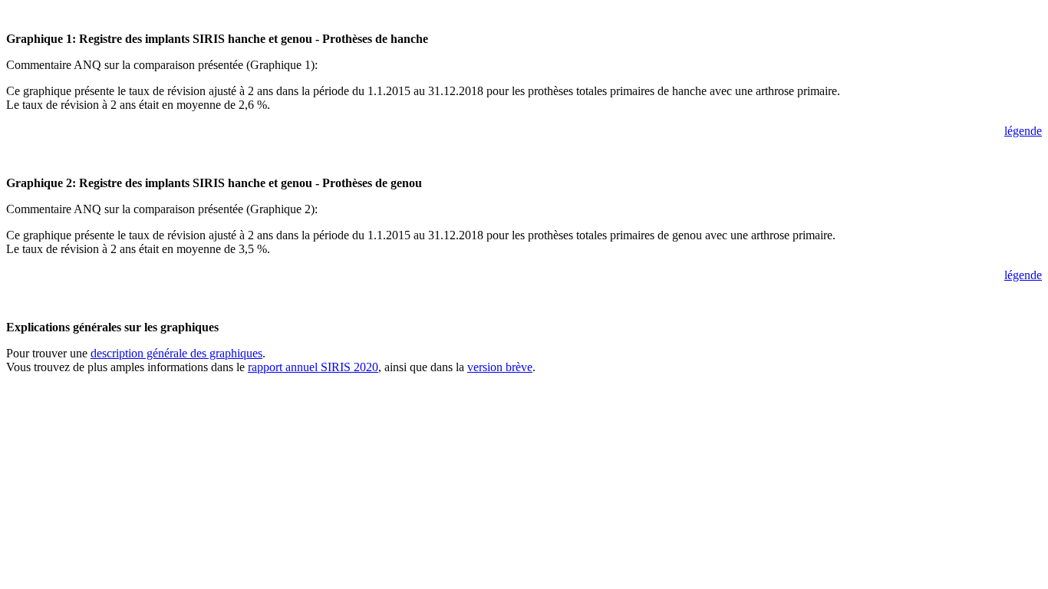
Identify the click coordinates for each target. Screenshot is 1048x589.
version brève (499, 366)
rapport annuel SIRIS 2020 (313, 366)
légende (1023, 130)
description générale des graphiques (176, 353)
